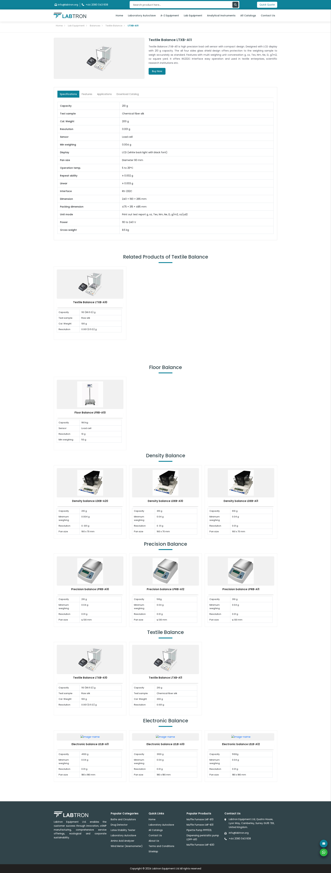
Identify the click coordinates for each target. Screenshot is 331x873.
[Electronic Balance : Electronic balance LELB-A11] (90, 737)
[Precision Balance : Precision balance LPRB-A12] (165, 571)
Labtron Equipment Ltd (165, 868)
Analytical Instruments (221, 15)
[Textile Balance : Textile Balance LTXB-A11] (165, 659)
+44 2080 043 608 (240, 838)
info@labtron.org (68, 4)
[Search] (235, 5)
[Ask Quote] (324, 843)
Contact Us (268, 15)
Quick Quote (267, 4)
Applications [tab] (104, 94)
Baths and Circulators (123, 819)
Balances (95, 25)
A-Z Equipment (170, 15)
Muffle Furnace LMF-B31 (200, 824)
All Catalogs (248, 15)
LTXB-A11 (133, 25)
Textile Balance (114, 25)
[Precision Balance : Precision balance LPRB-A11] (241, 571)
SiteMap (153, 851)
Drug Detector (119, 824)
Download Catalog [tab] (128, 94)
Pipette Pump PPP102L (199, 830)
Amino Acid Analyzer (122, 840)
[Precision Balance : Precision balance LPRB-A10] (90, 571)
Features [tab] (87, 94)
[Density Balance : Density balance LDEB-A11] (241, 482)
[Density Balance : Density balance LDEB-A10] (165, 482)
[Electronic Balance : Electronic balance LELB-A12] (240, 737)
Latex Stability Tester (123, 830)
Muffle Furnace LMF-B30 (200, 844)
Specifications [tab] (68, 94)
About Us (154, 840)
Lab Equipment (193, 15)
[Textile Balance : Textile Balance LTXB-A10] (90, 283)
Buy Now (157, 71)
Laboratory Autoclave (142, 15)
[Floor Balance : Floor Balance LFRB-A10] (90, 394)
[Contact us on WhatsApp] (324, 852)
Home (119, 15)
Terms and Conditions (161, 846)
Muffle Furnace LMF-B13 (200, 819)
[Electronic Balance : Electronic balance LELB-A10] (165, 737)
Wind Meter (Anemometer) (126, 846)
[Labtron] (69, 15)
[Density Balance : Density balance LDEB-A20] (90, 482)
